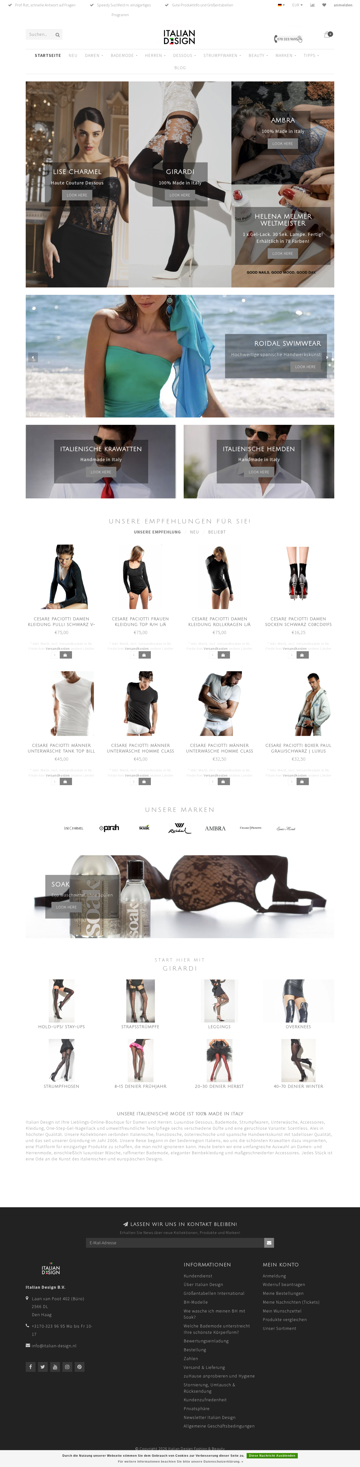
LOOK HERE (305, 366)
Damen (92, 55)
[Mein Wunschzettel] (324, 4)
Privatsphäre (197, 1408)
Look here (77, 195)
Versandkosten (58, 648)
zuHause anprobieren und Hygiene (219, 1376)
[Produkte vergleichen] (312, 4)
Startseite (48, 55)
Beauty (256, 55)
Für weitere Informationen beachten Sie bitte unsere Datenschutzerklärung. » (180, 1461)
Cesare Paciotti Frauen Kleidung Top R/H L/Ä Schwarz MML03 (140, 625)
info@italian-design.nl (54, 1346)
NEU (73, 55)
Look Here (283, 253)
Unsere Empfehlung (157, 532)
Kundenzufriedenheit (205, 1399)
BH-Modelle (196, 1302)
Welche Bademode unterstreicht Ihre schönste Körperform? (217, 1329)
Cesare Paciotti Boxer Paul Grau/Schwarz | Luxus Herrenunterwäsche (298, 751)
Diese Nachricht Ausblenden (272, 1455)
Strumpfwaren (221, 55)
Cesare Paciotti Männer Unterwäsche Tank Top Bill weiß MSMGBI (61, 751)
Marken (284, 55)
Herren (153, 55)
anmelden (343, 4)
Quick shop (64, 617)
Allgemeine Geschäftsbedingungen (219, 1426)
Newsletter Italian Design (210, 1417)
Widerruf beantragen (284, 1284)
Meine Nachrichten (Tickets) (291, 1302)
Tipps (309, 55)
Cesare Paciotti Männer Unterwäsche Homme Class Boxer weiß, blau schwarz (219, 751)
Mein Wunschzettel (282, 1311)
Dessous (182, 55)
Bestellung (195, 1349)
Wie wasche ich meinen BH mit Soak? (214, 1314)
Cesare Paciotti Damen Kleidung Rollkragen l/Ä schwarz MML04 (219, 625)
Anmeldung (274, 1276)
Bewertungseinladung (206, 1341)
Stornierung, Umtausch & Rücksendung (209, 1388)
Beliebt (217, 532)
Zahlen (191, 1358)
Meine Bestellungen (283, 1293)
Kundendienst (198, 1276)
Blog (180, 67)
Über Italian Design (203, 1284)
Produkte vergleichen (285, 1319)
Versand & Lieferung (204, 1367)
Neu (194, 532)
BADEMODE (122, 55)
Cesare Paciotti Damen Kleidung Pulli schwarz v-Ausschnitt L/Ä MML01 (61, 625)
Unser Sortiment (279, 1328)
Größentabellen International (214, 1293)
